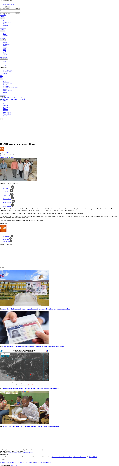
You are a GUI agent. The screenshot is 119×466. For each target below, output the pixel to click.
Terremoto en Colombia (8, 4)
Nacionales (3, 15)
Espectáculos (3, 57)
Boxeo (5, 42)
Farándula (5, 63)
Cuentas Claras (7, 22)
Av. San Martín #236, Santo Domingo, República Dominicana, (16, 462)
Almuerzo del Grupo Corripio (10, 87)
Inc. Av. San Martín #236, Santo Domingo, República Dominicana (69, 457)
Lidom (5, 47)
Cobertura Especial (8, 84)
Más (1, 77)
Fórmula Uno (6, 44)
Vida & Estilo (3, 65)
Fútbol (5, 45)
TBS (4, 51)
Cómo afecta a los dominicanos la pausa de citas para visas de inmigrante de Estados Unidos (33, 346)
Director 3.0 (6, 23)
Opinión (2, 16)
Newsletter (3, 95)
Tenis (4, 53)
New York (5, 35)
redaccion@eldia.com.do (49, 462)
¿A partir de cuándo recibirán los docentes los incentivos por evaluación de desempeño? (31, 426)
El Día (2, 152)
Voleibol (5, 54)
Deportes (2, 38)
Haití (4, 34)
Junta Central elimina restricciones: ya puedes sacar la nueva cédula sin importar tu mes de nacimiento (36, 309)
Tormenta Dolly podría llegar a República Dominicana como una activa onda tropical (30, 388)
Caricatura (5, 89)
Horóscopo (6, 82)
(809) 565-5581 (93, 457)
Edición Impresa (7, 90)
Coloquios (5, 86)
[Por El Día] (2, 151)
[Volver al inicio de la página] (1, 119)
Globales (2, 29)
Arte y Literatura (7, 70)
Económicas (3, 28)
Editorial (5, 25)
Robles (5, 92)
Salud (1, 76)
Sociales (5, 73)
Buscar (18, 8)
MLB (4, 48)
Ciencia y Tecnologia (8, 71)
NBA (4, 50)
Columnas (5, 21)
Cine (4, 61)
